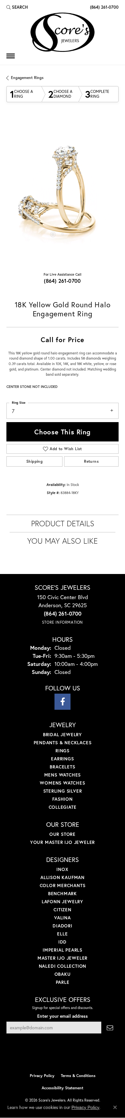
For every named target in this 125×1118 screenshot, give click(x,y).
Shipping (34, 461)
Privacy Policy (42, 1075)
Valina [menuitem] (62, 918)
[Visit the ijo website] (52, 1056)
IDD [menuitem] (62, 942)
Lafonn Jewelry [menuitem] (62, 901)
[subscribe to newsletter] (110, 1028)
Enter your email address (62, 1016)
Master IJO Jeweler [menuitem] (63, 958)
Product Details (62, 523)
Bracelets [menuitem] (62, 767)
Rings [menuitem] (62, 750)
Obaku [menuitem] (62, 974)
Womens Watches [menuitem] (62, 783)
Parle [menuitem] (63, 982)
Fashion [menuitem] (62, 799)
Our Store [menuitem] (62, 834)
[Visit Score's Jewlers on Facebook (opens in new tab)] (62, 702)
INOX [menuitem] (62, 869)
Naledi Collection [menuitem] (63, 966)
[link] (104, 7)
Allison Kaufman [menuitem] (62, 877)
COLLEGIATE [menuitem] (63, 807)
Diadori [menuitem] (62, 926)
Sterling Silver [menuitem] (62, 791)
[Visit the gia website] (72, 1056)
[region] (62, 192)
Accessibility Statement (62, 1087)
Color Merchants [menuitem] (63, 885)
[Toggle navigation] (10, 56)
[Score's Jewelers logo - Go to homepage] (62, 32)
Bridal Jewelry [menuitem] (62, 734)
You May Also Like (62, 541)
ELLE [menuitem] (62, 934)
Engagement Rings (27, 77)
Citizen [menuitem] (62, 909)
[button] (17, 7)
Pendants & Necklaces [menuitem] (63, 742)
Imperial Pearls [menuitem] (62, 950)
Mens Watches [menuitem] (62, 775)
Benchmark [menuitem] (62, 893)
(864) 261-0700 (62, 280)
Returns (91, 461)
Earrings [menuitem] (62, 759)
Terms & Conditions (78, 1075)
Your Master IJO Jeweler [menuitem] (62, 842)
